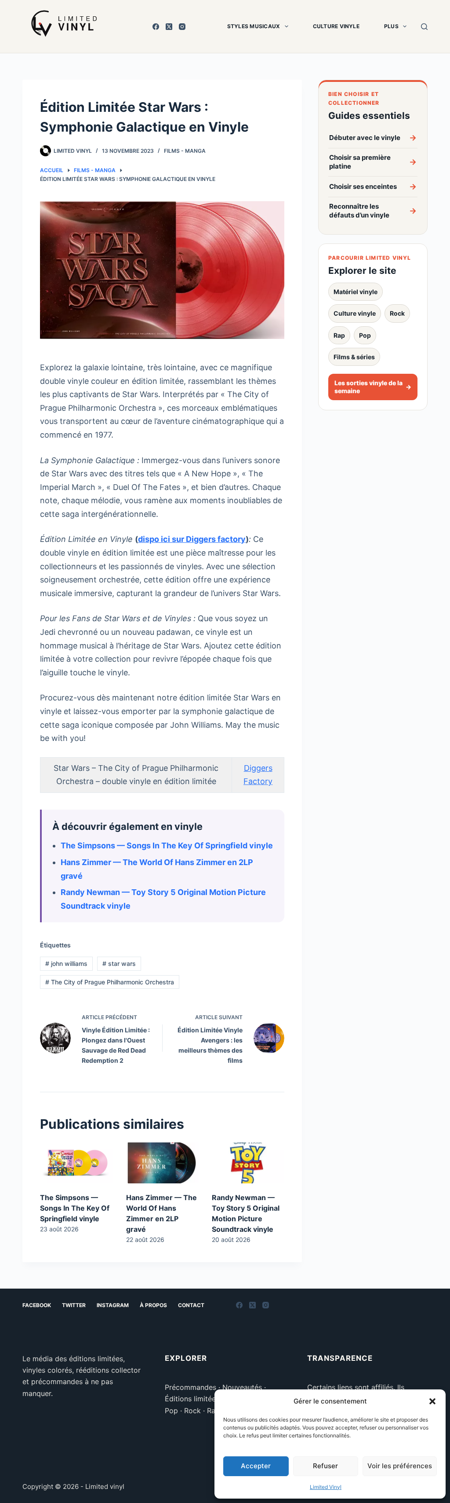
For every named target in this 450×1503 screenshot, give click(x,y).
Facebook (36, 1305)
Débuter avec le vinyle (373, 137)
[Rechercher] (424, 26)
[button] (432, 1401)
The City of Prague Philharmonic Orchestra (109, 982)
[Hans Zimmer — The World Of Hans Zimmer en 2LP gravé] (162, 1162)
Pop (365, 335)
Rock (397, 313)
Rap (339, 335)
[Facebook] (155, 26)
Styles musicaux (253, 26)
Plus (391, 26)
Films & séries (354, 357)
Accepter (256, 1466)
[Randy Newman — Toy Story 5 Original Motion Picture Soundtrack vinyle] (248, 1162)
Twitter (74, 1305)
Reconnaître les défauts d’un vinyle (373, 210)
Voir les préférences (399, 1466)
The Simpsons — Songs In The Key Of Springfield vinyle (167, 845)
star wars (119, 963)
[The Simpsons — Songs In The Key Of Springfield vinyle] (76, 1162)
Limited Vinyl (325, 1487)
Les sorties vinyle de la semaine (372, 386)
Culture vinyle (336, 26)
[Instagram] (182, 26)
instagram (113, 1305)
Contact (191, 1305)
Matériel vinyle (355, 291)
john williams (66, 963)
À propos (153, 1305)
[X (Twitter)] (169, 26)
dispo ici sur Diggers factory (192, 539)
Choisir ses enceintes (373, 186)
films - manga (185, 150)
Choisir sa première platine (373, 161)
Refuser (325, 1466)
